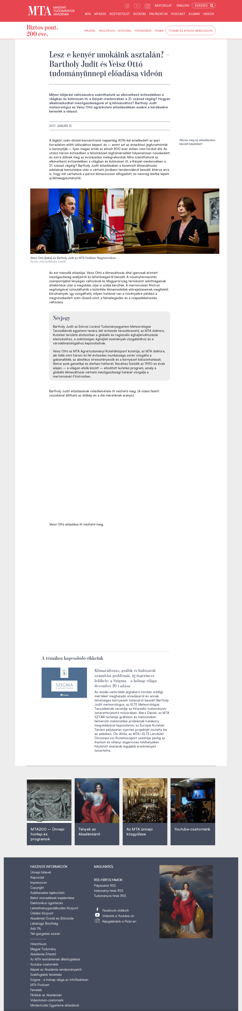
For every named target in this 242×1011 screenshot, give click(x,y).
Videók (208, 14)
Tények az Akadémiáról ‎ (89, 831)
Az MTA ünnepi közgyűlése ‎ (139, 831)
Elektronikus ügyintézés (46, 903)
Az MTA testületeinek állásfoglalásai (55, 959)
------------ (38, 939)
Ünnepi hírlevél (40, 872)
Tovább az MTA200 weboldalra (191, 30)
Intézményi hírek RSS (108, 891)
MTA (88, 14)
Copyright (37, 888)
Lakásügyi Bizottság (44, 923)
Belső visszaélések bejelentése (52, 898)
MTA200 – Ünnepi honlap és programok (47, 834)
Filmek (159, 30)
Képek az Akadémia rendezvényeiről (55, 969)
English (183, 5)
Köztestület (119, 14)
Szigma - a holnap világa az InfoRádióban (59, 980)
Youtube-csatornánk (44, 964)
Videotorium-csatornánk (47, 1000)
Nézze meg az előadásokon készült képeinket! (197, 142)
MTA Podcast (39, 985)
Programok (143, 30)
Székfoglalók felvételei (46, 975)
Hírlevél (89, 30)
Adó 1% (35, 928)
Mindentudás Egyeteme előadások (54, 1005)
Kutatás (139, 14)
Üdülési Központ (41, 913)
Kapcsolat (163, 5)
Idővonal (125, 30)
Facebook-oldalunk (115, 910)
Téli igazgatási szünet (45, 934)
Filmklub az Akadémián (46, 995)
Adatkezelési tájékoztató (47, 893)
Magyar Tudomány (43, 949)
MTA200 (100, 14)
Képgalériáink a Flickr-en (119, 921)
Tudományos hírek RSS (110, 896)
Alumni (194, 14)
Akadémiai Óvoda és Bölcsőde (52, 918)
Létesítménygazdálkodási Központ (54, 908)
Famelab (36, 990)
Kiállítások (107, 30)
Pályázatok (158, 14)
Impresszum (38, 882)
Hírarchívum (38, 944)
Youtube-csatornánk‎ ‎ (192, 829)
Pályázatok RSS (105, 885)
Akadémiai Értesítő (43, 954)
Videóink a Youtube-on (118, 916)
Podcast (178, 14)
